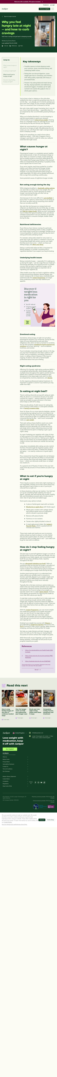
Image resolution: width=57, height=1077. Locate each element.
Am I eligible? (10, 749)
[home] (5, 9)
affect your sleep (37, 244)
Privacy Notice (6, 761)
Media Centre (6, 759)
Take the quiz (27, 322)
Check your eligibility (44, 8)
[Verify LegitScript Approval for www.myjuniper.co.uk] (36, 806)
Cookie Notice (6, 778)
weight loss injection (37, 624)
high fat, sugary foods (30, 211)
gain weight (30, 420)
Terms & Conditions (7, 769)
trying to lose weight (41, 120)
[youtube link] (41, 782)
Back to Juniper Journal (10, 16)
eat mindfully (48, 198)
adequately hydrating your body (35, 563)
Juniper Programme (38, 277)
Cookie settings (50, 819)
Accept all (42, 819)
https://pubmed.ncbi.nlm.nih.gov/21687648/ (38, 661)
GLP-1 (22, 626)
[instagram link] (38, 782)
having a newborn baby (31, 408)
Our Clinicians (6, 771)
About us (5, 757)
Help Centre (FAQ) (7, 786)
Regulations (6, 783)
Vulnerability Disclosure (8, 764)
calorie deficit (43, 591)
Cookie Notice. (8, 822)
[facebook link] (35, 782)
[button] (52, 9)
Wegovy (47, 623)
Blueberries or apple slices (34, 507)
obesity (50, 378)
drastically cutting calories (46, 188)
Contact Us (5, 766)
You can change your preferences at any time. (14, 824)
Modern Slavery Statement (9, 776)
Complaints (5, 781)
